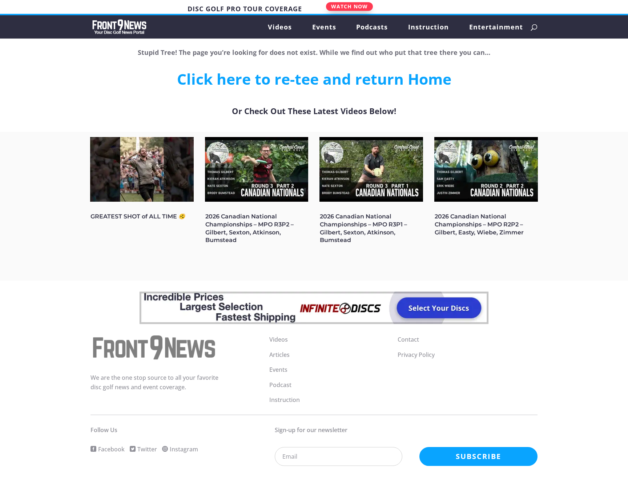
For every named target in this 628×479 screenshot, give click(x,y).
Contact (408, 339)
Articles (279, 355)
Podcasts (372, 27)
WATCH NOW (349, 6)
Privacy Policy (416, 355)
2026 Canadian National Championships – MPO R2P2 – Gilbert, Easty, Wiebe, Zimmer (479, 224)
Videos (280, 27)
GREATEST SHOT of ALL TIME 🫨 (138, 216)
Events (324, 27)
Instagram (184, 449)
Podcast (280, 385)
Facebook (111, 449)
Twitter (147, 449)
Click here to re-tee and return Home (314, 79)
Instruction (428, 27)
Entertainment (496, 27)
